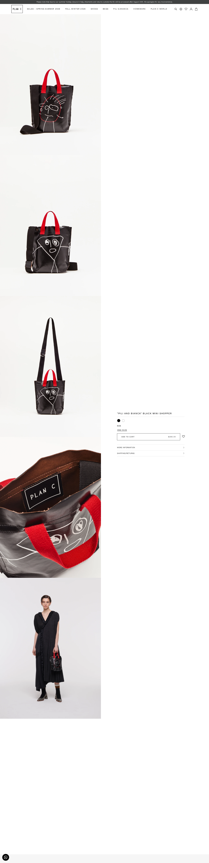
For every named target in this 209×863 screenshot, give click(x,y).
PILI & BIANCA (120, 9)
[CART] (196, 9)
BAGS (105, 9)
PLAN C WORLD (159, 9)
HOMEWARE (139, 9)
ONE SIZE (122, 430)
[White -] (123, 420)
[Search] (175, 9)
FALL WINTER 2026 (75, 9)
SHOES (94, 9)
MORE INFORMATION (126, 447)
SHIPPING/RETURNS (125, 453)
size (119, 426)
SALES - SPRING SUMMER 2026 (43, 9)
